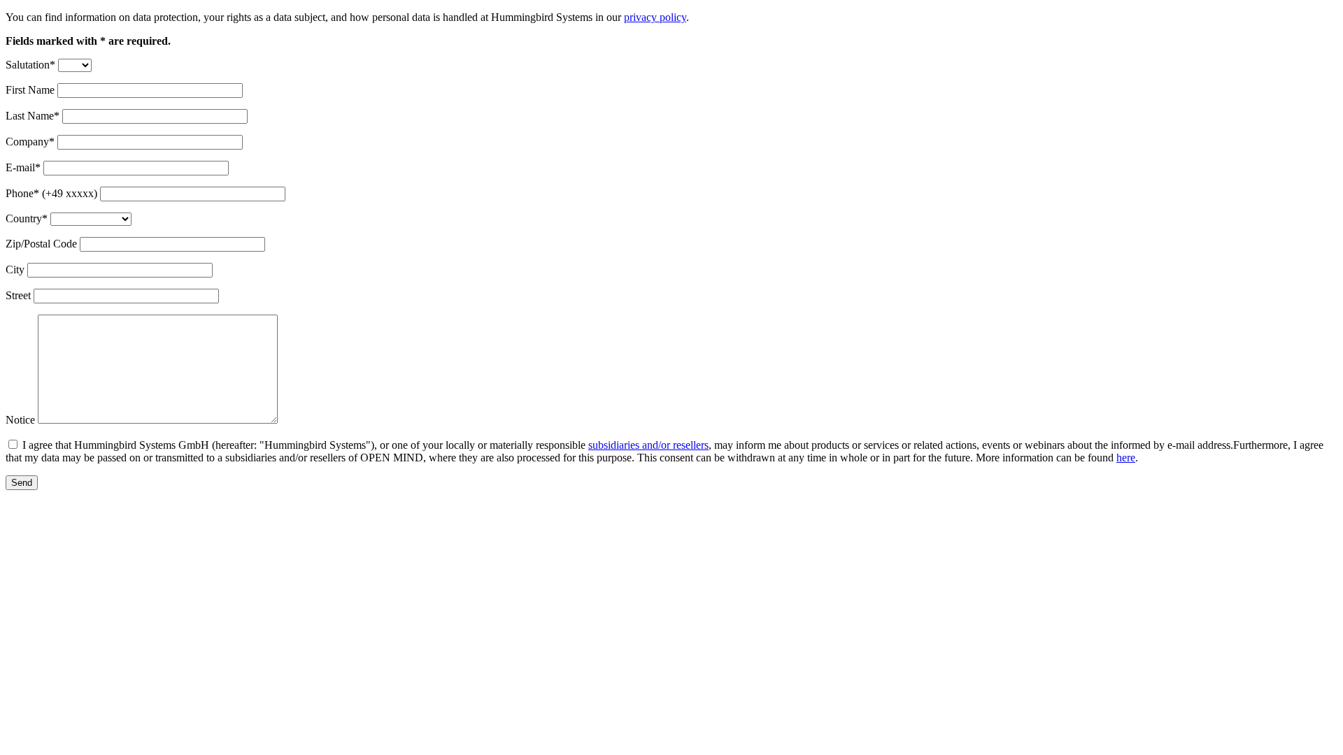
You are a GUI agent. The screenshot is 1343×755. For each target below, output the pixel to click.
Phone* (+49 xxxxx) (51, 193)
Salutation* (30, 65)
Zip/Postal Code (41, 244)
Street (18, 295)
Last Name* (32, 116)
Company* (30, 142)
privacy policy (655, 17)
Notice (20, 420)
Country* (27, 218)
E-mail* (23, 167)
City (15, 269)
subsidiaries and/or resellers (648, 445)
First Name (30, 90)
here (1125, 457)
